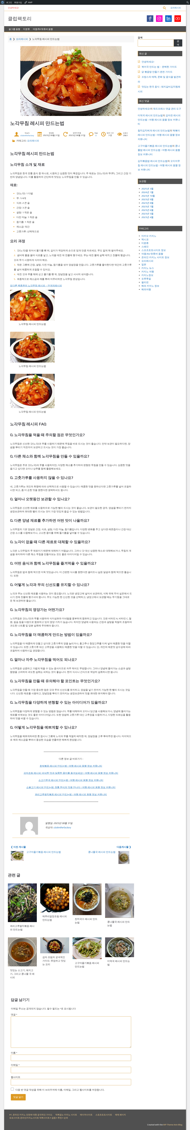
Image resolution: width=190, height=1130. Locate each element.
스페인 (145, 246)
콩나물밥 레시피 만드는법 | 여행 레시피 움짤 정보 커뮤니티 (159, 150)
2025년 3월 (147, 188)
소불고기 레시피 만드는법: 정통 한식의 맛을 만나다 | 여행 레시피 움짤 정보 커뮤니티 (70, 787)
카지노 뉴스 (147, 268)
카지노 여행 (147, 271)
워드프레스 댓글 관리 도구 (167, 108)
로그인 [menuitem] (9, 2)
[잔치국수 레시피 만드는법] (87, 899)
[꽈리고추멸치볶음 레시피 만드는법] (22, 902)
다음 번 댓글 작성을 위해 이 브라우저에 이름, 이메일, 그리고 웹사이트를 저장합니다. (59, 1089)
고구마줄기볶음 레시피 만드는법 (43, 852)
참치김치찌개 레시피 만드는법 (154, 130)
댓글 (14, 1014)
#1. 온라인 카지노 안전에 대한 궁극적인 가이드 (30, 1115)
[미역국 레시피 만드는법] (119, 947)
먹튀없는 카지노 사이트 (66, 1115)
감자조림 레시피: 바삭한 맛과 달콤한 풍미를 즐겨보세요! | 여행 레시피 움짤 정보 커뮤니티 (71, 773)
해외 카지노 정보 (150, 285)
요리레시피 (175, 8)
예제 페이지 (120, 1115)
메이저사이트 (86, 1115)
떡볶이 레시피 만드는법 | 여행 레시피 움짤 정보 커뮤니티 (159, 135)
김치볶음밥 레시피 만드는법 (152, 161)
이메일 (15, 1065)
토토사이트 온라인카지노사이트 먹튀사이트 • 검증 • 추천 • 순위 (38, 1118)
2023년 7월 (147, 206)
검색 (140, 37)
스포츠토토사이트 (103, 1115)
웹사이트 (15, 1077)
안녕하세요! (13, 8)
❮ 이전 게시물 (18, 847)
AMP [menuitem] (30, 2)
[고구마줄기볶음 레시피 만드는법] (87, 948)
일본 (143, 264)
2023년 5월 (147, 213)
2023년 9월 (147, 199)
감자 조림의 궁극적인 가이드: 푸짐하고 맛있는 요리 (54, 961)
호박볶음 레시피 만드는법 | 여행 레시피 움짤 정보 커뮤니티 (71, 766)
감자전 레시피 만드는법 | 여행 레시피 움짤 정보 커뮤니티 (159, 119)
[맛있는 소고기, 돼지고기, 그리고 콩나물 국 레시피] (22, 951)
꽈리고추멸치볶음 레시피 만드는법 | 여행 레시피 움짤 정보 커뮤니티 (71, 794)
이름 (14, 1052)
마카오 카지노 (148, 236)
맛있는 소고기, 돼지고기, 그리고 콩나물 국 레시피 (22, 974)
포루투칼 (146, 278)
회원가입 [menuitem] (18, 2)
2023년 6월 (147, 210)
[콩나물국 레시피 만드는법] (119, 900)
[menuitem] (2, 2)
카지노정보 (147, 275)
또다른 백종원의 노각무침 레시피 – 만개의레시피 (36, 285)
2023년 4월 (147, 217)
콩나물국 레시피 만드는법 (101, 852)
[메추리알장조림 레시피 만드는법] (54, 897)
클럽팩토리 (20, 18)
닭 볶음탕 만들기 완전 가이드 (157, 71)
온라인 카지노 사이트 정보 (155, 257)
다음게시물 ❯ (124, 847)
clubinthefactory (27, 136)
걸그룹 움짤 (14, 29)
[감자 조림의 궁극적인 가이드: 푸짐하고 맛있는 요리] (54, 945)
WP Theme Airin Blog (172, 1124)
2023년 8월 (147, 203)
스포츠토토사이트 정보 (153, 250)
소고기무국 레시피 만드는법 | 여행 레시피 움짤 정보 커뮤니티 (70, 780)
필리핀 (145, 282)
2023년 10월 (148, 195)
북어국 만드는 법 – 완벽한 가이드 (159, 66)
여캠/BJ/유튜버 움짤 (43, 29)
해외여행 (146, 289)
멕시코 (145, 239)
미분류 (26, 29)
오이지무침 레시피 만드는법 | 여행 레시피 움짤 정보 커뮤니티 (159, 165)
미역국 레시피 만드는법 (150, 115)
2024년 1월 (147, 192)
